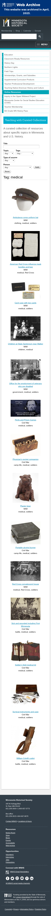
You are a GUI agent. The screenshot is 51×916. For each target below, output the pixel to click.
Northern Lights (11, 67)
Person (6, 164)
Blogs (8, 838)
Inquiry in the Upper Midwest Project (19, 96)
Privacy (16, 909)
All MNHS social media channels (18, 883)
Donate (38, 31)
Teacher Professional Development (19, 84)
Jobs (7, 860)
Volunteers (10, 855)
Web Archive (10, 846)
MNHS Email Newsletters (19, 872)
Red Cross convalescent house (25, 584)
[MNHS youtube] (22, 880)
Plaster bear (25, 506)
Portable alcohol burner (26, 547)
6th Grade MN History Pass (16, 111)
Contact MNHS (11, 821)
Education (8, 55)
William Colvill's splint (25, 758)
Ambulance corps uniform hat (25, 217)
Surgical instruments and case (25, 712)
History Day (9, 63)
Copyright (8, 909)
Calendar (27, 31)
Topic (6, 150)
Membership (6, 31)
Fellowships (10, 862)
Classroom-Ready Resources (17, 59)
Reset (7, 171)
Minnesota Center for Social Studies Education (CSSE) (24, 101)
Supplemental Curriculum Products (19, 80)
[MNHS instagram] (17, 880)
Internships (10, 857)
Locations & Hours (25, 821)
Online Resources (12, 92)
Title (5, 143)
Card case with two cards (25, 303)
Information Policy (27, 909)
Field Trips (8, 71)
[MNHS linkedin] (32, 880)
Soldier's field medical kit (25, 665)
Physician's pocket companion (25, 459)
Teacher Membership (13, 107)
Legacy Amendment (23, 897)
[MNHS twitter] (12, 880)
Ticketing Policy (40, 909)
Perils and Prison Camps (25, 420)
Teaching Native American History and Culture (24, 88)
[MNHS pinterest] (27, 880)
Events (8, 840)
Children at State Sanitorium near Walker (25, 344)
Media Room (10, 833)
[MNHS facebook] (8, 880)
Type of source (10, 157)
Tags (18, 150)
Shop (18, 31)
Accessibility (10, 843)
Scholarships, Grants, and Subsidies (19, 75)
